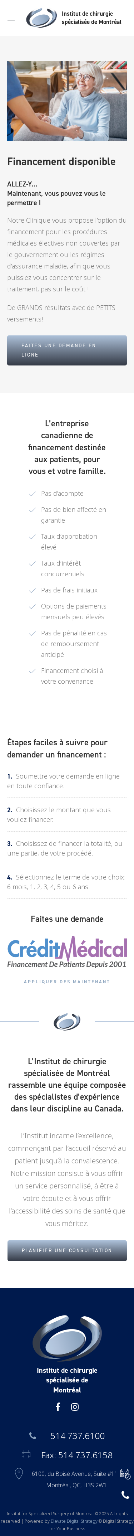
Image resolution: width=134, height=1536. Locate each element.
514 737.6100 (77, 1435)
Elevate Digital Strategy (74, 1521)
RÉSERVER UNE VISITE (123, 1474)
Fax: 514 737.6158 (77, 1455)
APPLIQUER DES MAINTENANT (67, 982)
